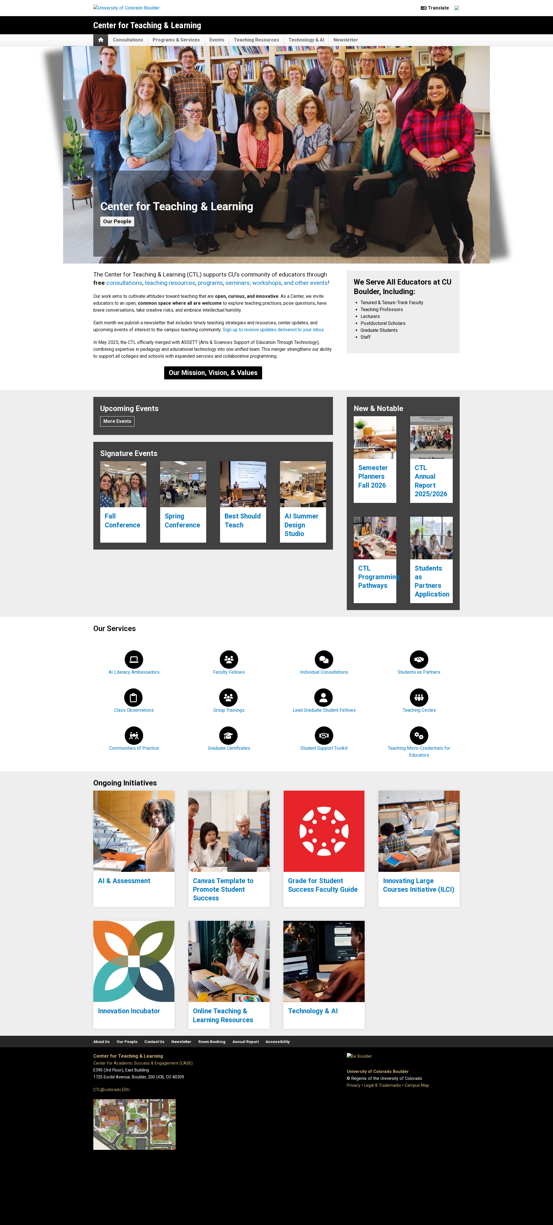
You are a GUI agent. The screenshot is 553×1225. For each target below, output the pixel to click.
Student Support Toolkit (324, 748)
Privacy (353, 1085)
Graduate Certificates (229, 748)
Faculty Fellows (229, 672)
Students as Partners (419, 672)
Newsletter (346, 40)
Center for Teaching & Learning (147, 25)
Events (216, 40)
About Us (101, 1041)
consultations (124, 282)
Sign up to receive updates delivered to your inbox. (274, 329)
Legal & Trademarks (382, 1085)
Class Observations (134, 710)
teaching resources (170, 282)
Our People (117, 221)
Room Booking (212, 1041)
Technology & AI (306, 40)
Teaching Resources (256, 40)
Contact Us (154, 1041)
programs (210, 282)
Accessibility (278, 1041)
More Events (117, 421)
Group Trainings (229, 710)
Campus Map (417, 1085)
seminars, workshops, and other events (277, 282)
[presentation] (123, 484)
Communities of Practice (134, 748)
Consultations (128, 40)
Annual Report (245, 1041)
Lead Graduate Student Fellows (324, 710)
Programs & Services (176, 40)
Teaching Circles (419, 710)
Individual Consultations (324, 672)
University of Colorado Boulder (378, 1071)
